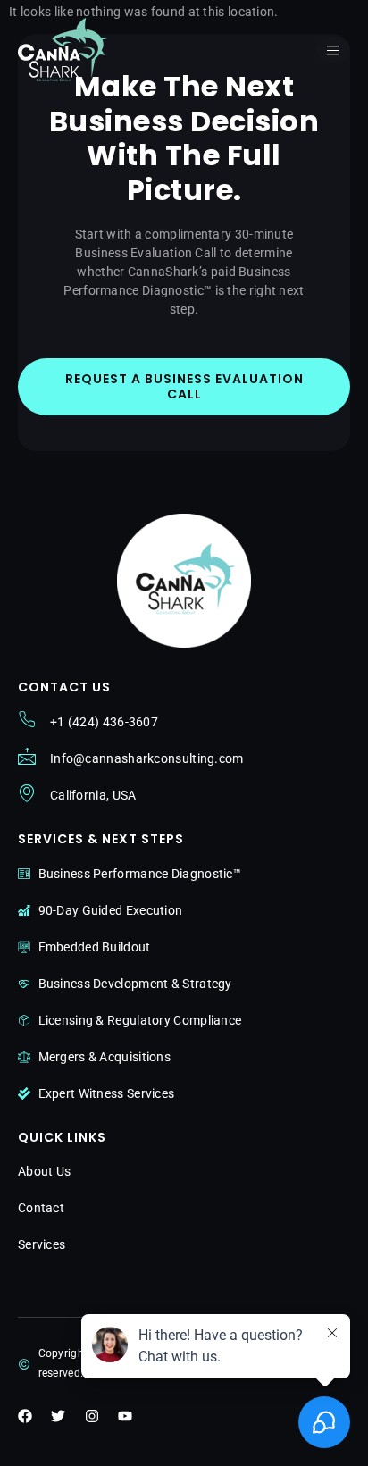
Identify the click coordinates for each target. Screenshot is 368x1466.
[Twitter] (58, 1416)
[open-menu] (333, 50)
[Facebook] (25, 1416)
